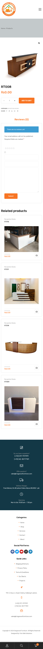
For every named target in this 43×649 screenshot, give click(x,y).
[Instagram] (26, 552)
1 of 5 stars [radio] (6, 148)
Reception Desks (13, 108)
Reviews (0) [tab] (22, 119)
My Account (7, 645)
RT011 (6, 269)
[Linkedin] (30, 552)
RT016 (6, 222)
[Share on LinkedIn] (11, 111)
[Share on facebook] (6, 111)
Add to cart (27, 100)
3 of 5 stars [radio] (10, 148)
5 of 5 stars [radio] (14, 148)
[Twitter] (17, 552)
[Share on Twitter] (9, 111)
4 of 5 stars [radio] (12, 148)
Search (21, 645)
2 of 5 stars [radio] (8, 148)
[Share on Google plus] (15, 111)
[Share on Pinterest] (17, 111)
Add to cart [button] (37, 255)
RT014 (6, 325)
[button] (39, 43)
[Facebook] (13, 552)
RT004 (6, 382)
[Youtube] (21, 552)
